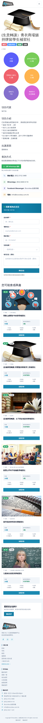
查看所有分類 (5, 664)
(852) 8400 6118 (9, 702)
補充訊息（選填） (9, 254)
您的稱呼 (7, 217)
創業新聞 (4, 682)
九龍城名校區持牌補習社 (12, 573)
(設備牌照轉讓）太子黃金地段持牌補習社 (18, 419)
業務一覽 (4, 675)
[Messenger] (12, 639)
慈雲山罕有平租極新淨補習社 (14, 470)
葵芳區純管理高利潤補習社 (13, 522)
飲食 (3, 648)
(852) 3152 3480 (9, 699)
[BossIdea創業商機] (10, 626)
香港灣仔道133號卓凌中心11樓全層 (15, 696)
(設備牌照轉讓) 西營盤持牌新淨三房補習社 (19, 367)
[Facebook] (3, 639)
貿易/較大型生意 (7, 658)
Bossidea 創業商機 (10, 704)
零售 (3, 651)
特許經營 (4, 677)
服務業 (4, 656)
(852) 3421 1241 (9, 710)
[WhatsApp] (7, 639)
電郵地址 (7, 227)
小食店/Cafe (5, 661)
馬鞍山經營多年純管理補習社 (14, 316)
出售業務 (4, 680)
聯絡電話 (7, 236)
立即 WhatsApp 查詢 (12, 166)
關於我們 (4, 672)
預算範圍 (7, 245)
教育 (3, 653)
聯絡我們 (9, 614)
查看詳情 (21, 335)
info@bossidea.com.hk (11, 707)
